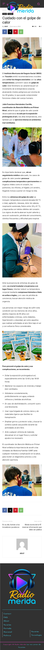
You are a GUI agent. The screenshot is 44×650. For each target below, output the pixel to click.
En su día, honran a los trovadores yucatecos (11, 526)
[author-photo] (22, 550)
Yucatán (10, 14)
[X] (10, 31)
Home (4, 10)
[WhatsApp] (21, 31)
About (6, 621)
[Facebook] (4, 31)
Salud (4, 14)
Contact (7, 614)
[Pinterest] (15, 31)
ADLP (6, 26)
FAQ (6, 617)
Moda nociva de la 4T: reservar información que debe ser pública (32, 527)
